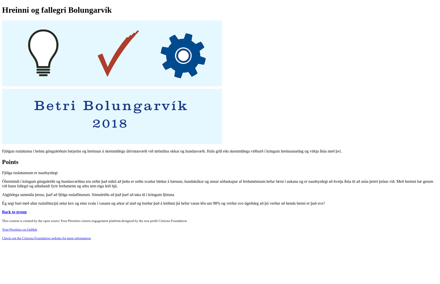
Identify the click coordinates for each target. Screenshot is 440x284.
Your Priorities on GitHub (19, 229)
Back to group (14, 212)
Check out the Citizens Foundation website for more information (46, 238)
